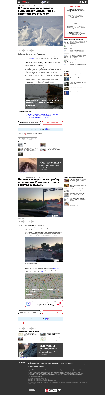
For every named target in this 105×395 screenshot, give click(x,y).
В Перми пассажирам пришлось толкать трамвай (43, 114)
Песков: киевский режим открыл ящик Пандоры (77, 92)
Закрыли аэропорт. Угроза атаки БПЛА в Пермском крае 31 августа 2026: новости (76, 28)
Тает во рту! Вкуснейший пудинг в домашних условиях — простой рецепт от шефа (78, 180)
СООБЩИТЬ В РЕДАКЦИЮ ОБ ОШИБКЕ (36, 366)
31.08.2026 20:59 (21, 177)
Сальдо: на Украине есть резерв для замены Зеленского (78, 83)
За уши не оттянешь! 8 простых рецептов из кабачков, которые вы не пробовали (78, 185)
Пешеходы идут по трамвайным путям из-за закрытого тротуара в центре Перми (43, 101)
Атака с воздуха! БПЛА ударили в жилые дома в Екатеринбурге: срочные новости (75, 16)
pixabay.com (20, 46)
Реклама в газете (61, 362)
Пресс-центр (43, 362)
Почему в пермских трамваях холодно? (40, 115)
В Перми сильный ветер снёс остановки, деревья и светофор (31, 153)
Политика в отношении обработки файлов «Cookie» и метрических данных (42, 380)
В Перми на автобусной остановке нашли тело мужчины (54, 149)
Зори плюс (33, 58)
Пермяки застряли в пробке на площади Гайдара (53, 334)
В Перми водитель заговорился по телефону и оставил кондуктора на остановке (31, 149)
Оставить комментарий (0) (52, 122)
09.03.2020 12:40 (21, 5)
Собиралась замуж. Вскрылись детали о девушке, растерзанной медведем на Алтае (77, 51)
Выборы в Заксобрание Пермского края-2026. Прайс (55, 365)
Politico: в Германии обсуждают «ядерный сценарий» (77, 74)
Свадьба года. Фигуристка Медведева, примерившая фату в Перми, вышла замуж (76, 11)
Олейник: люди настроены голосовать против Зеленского (77, 88)
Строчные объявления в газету (67, 363)
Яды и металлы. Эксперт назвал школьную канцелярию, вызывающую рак (77, 204)
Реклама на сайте (51, 362)
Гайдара (41, 271)
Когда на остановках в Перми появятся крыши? (53, 144)
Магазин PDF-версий (71, 362)
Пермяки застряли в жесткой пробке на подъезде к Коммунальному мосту (53, 339)
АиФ (26, 218)
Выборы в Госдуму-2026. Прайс (35, 365)
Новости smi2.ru (22, 172)
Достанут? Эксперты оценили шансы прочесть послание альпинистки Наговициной (78, 42)
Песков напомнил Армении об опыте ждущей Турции (78, 78)
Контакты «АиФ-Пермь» (53, 363)
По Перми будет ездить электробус (38, 117)
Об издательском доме (33, 362)
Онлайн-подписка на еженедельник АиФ (37, 363)
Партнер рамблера (40, 389)
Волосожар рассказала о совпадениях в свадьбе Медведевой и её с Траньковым (75, 33)
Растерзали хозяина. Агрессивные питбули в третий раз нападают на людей (75, 22)
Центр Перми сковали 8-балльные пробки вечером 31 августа (42, 290)
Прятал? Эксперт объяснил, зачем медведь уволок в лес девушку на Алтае (78, 65)
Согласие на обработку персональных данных (37, 378)
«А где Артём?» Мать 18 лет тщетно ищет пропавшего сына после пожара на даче (78, 56)
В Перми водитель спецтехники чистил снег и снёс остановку (31, 144)
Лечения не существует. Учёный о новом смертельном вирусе (77, 194)
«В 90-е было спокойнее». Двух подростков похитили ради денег (77, 189)
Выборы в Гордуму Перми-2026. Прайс (76, 365)
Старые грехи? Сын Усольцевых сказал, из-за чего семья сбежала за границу (78, 199)
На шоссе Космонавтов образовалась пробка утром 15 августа (31, 339)
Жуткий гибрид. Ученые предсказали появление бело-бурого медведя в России (78, 61)
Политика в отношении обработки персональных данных (39, 379)
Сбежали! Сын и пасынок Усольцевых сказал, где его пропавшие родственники (78, 47)
